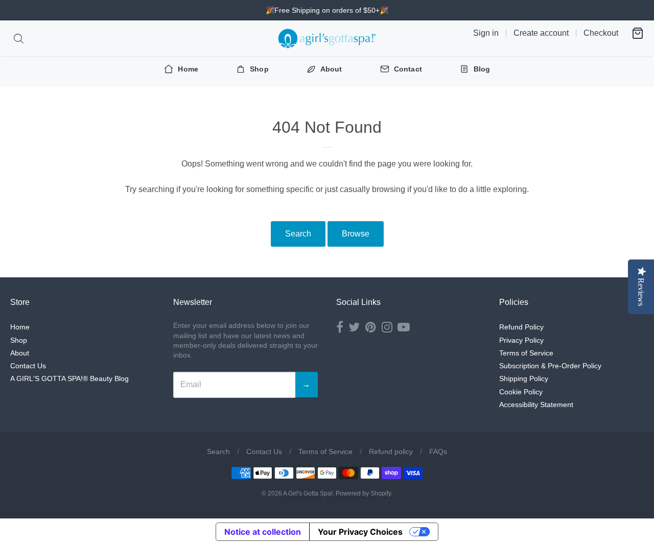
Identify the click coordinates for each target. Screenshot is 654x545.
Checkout (600, 33)
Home (20, 327)
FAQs (438, 451)
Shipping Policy (523, 378)
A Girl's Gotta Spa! (308, 493)
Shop (18, 340)
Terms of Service (526, 353)
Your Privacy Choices (360, 532)
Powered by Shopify (363, 493)
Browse (355, 233)
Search (298, 233)
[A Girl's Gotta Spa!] (327, 38)
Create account (541, 33)
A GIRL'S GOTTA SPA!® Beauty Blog (69, 378)
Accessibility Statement (536, 404)
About (19, 353)
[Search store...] (18, 38)
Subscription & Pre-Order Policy (550, 366)
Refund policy (391, 451)
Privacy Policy (521, 340)
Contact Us (28, 366)
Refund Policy (521, 327)
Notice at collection (262, 532)
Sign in (486, 33)
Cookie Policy (521, 392)
